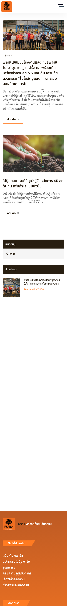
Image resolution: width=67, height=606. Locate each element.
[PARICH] (6, 6)
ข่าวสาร (9, 55)
